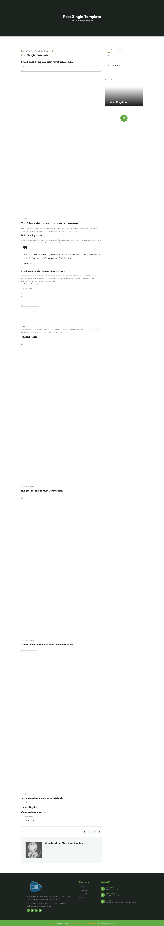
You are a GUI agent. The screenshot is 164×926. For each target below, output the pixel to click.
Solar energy (33, 284)
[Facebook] (28, 910)
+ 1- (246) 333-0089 (28, 821)
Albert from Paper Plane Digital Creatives (36, 51)
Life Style (24, 219)
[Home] (36, 887)
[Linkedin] (40, 910)
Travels (41, 284)
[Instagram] (36, 910)
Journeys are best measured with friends (42, 798)
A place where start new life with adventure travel (47, 644)
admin (23, 216)
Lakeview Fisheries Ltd (63, 923)
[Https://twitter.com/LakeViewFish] (32, 910)
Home (73, 21)
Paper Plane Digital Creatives (107, 923)
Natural (26, 284)
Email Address (110, 893)
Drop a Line (109, 887)
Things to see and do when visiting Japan (42, 490)
